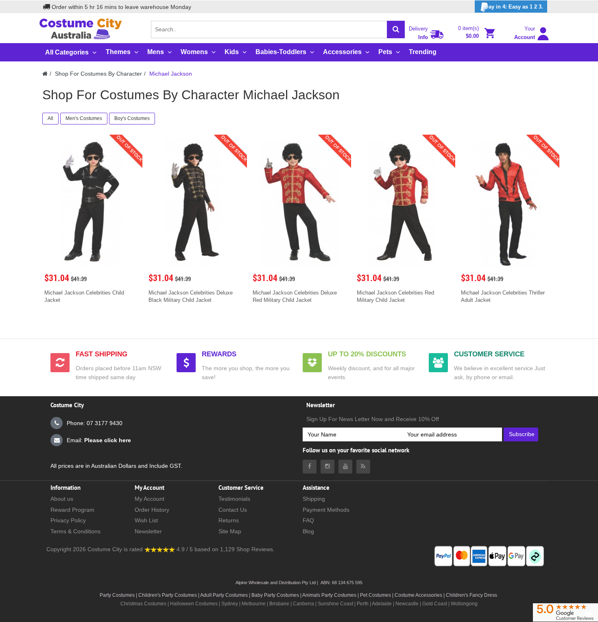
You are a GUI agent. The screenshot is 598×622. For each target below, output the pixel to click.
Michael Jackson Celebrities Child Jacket (84, 296)
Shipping (314, 498)
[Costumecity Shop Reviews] (159, 549)
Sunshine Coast (335, 604)
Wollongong (464, 604)
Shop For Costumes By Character (98, 73)
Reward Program (72, 509)
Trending (422, 51)
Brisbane (279, 604)
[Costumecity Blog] (363, 467)
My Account (149, 498)
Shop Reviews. (255, 549)
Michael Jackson (170, 73)
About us (61, 498)
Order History (152, 509)
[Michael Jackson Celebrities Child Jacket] (91, 203)
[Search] (396, 29)
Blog (308, 531)
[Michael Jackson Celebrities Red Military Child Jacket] (403, 203)
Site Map (229, 531)
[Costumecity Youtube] (345, 467)
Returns (228, 520)
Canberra (303, 604)
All (50, 118)
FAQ (308, 520)
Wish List (146, 520)
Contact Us (232, 509)
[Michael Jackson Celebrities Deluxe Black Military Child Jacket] (195, 203)
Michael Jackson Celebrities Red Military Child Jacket (395, 296)
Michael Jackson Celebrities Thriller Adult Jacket (503, 296)
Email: (99, 440)
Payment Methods (326, 509)
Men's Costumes (83, 118)
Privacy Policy (68, 520)
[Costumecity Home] (45, 73)
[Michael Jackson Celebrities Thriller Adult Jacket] (507, 203)
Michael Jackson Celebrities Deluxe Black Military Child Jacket (190, 296)
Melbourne (254, 604)
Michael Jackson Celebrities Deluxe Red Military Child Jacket (295, 296)
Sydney (229, 604)
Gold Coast (434, 604)
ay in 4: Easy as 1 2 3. (516, 7)
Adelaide (382, 604)
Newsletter (148, 531)
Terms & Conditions (75, 531)
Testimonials (234, 498)
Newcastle (407, 604)
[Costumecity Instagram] (327, 467)
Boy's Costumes (132, 118)
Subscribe (522, 434)
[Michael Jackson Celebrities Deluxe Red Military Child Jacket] (299, 203)
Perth (363, 604)
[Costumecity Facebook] (309, 467)
